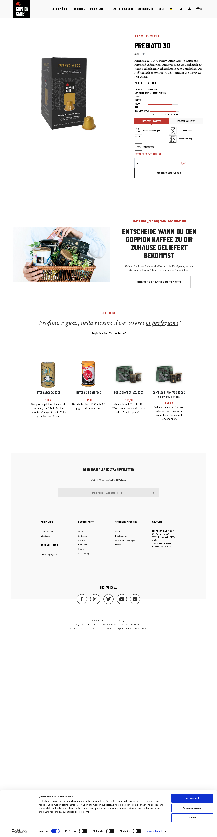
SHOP (161, 8)
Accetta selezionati (192, 808)
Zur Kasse (45, 536)
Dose (80, 532)
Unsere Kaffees (98, 8)
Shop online (141, 36)
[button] (159, 282)
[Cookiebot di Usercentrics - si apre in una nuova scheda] (19, 831)
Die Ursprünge (59, 8)
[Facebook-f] (82, 599)
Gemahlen (82, 545)
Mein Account (47, 532)
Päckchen (82, 536)
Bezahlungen (121, 536)
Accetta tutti (192, 798)
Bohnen (81, 549)
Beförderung (83, 553)
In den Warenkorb (171, 173)
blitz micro (83, 629)
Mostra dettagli (154, 831)
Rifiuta (192, 817)
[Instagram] (95, 599)
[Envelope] (135, 599)
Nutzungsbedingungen (125, 540)
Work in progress (49, 555)
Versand (118, 532)
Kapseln (154, 36)
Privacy (118, 545)
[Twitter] (108, 599)
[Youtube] (122, 599)
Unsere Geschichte (123, 8)
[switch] (83, 831)
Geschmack (79, 8)
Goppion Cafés (146, 8)
